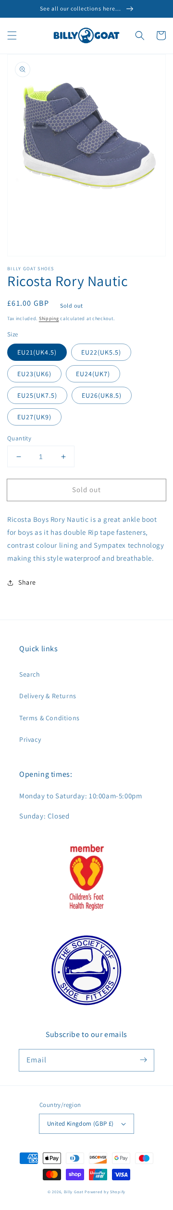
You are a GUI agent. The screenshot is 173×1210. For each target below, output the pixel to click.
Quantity (19, 438)
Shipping (49, 318)
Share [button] (27, 582)
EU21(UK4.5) (37, 352)
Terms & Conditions (49, 718)
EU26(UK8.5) (102, 395)
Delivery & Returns (47, 695)
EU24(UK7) (93, 373)
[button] (12, 35)
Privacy (30, 739)
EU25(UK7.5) (37, 395)
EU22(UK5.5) (101, 352)
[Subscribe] (143, 1060)
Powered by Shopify (105, 1191)
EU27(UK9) (34, 417)
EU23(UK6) (34, 373)
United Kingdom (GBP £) (80, 1123)
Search (29, 674)
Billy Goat (74, 1191)
